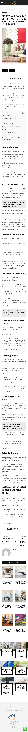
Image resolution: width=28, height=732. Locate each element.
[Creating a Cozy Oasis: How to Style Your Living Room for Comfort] (7, 620)
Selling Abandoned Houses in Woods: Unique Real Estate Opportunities (20, 542)
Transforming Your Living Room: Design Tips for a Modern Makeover (21, 630)
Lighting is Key (8, 129)
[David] (6, 553)
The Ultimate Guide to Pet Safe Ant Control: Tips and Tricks (21, 687)
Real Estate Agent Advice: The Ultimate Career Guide (7, 652)
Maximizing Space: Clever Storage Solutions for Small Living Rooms (20, 606)
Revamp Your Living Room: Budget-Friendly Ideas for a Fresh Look (7, 606)
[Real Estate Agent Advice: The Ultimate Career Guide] (7, 646)
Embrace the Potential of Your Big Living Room (14, 138)
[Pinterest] (10, 70)
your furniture (15, 405)
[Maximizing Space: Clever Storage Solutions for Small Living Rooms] (20, 596)
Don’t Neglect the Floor (11, 132)
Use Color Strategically (10, 124)
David (13, 549)
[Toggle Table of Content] (23, 113)
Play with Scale (7, 115)
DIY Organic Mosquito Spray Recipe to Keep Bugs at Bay (21, 671)
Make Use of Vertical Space (12, 126)
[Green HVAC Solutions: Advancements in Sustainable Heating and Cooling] (21, 646)
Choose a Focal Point (10, 121)
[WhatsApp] (13, 70)
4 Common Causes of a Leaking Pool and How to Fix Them (7, 671)
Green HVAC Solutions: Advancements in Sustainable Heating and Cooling (21, 653)
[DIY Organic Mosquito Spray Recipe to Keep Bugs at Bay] (21, 665)
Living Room (8, 9)
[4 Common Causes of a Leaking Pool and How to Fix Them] (7, 665)
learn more (15, 256)
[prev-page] (13, 638)
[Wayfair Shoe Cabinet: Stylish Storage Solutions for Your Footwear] (7, 572)
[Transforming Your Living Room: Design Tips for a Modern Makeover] (20, 620)
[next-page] (15, 638)
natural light (8, 386)
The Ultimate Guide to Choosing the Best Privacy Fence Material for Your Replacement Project (7, 689)
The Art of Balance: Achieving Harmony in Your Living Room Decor (20, 581)
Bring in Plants (8, 135)
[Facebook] (3, 70)
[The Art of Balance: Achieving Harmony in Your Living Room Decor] (20, 572)
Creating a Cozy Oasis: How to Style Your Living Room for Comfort (7, 631)
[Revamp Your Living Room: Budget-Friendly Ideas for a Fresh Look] (7, 596)
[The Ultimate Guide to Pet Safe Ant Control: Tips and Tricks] (21, 681)
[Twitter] (6, 70)
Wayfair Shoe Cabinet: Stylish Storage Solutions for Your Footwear (7, 582)
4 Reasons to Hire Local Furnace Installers (7, 540)
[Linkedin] (13, 707)
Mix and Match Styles (10, 118)
